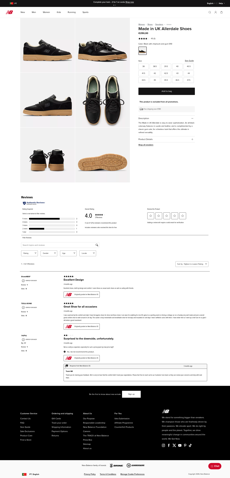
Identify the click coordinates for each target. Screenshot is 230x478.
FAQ (22, 423)
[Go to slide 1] (114, 5)
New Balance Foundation (94, 427)
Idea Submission (122, 418)
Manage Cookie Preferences (132, 474)
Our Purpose (89, 418)
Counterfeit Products (124, 427)
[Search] (210, 12)
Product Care (26, 435)
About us (87, 448)
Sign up (131, 394)
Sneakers (159, 24)
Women (141, 24)
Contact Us (25, 418)
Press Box (87, 440)
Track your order (59, 423)
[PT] (10, 3)
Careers (86, 431)
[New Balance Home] (10, 12)
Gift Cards (56, 418)
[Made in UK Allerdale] (47, 45)
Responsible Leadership (94, 423)
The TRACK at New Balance (96, 435)
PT (34, 474)
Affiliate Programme (123, 423)
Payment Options (60, 431)
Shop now (130, 2)
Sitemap (87, 444)
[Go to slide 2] (116, 5)
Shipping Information (61, 427)
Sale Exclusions (27, 431)
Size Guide (189, 61)
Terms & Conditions (108, 474)
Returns (55, 435)
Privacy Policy (90, 474)
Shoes (150, 24)
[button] (215, 12)
